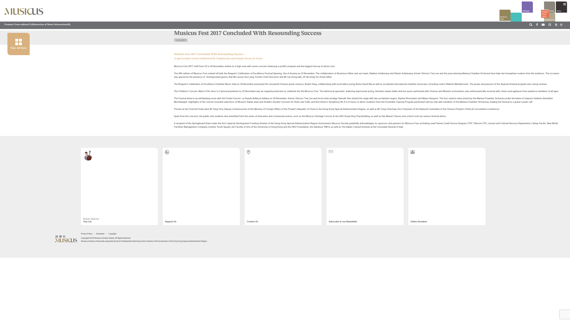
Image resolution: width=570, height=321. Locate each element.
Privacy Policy (86, 219)
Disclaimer (100, 219)
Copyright (112, 219)
